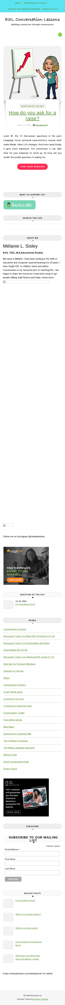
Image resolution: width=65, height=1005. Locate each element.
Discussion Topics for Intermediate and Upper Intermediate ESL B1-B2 (26, 646)
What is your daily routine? (26, 928)
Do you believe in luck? (25, 604)
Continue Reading (32, 166)
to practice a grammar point (17, 706)
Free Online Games (12, 720)
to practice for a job (13, 699)
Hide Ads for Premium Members (24, 9)
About (18, 3)
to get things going (13, 692)
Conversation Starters (14, 685)
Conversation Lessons (14, 629)
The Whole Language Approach (19, 747)
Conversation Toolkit (35, 3)
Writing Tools (10, 754)
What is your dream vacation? (28, 914)
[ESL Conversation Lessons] (32, 20)
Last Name (10, 868)
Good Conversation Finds (16, 761)
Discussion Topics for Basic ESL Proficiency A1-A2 (29, 636)
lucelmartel (41, 125)
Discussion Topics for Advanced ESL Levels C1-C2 (28, 657)
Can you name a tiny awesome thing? (28, 943)
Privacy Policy (50, 9)
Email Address (12, 849)
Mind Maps (8, 727)
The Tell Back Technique (15, 740)
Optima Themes (41, 999)
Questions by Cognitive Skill (17, 733)
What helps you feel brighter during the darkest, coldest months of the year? (27, 958)
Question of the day (32, 106)
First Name (10, 859)
